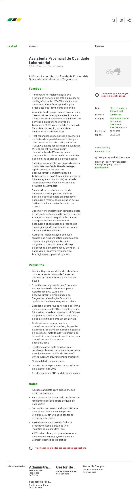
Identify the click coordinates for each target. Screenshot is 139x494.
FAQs (121, 20)
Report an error (103, 151)
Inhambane (64, 474)
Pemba (35, 475)
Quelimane (115, 115)
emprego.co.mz (19, 20)
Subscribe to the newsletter (129, 20)
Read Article (102, 167)
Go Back (13, 46)
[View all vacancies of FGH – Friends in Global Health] (113, 71)
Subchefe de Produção (41, 482)
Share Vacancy (102, 148)
